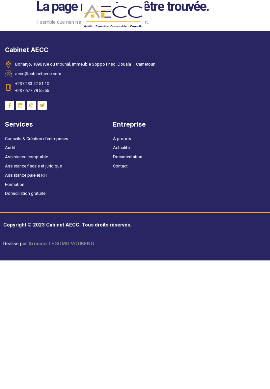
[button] (12, 16)
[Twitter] (42, 105)
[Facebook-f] (9, 105)
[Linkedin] (20, 105)
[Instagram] (31, 105)
